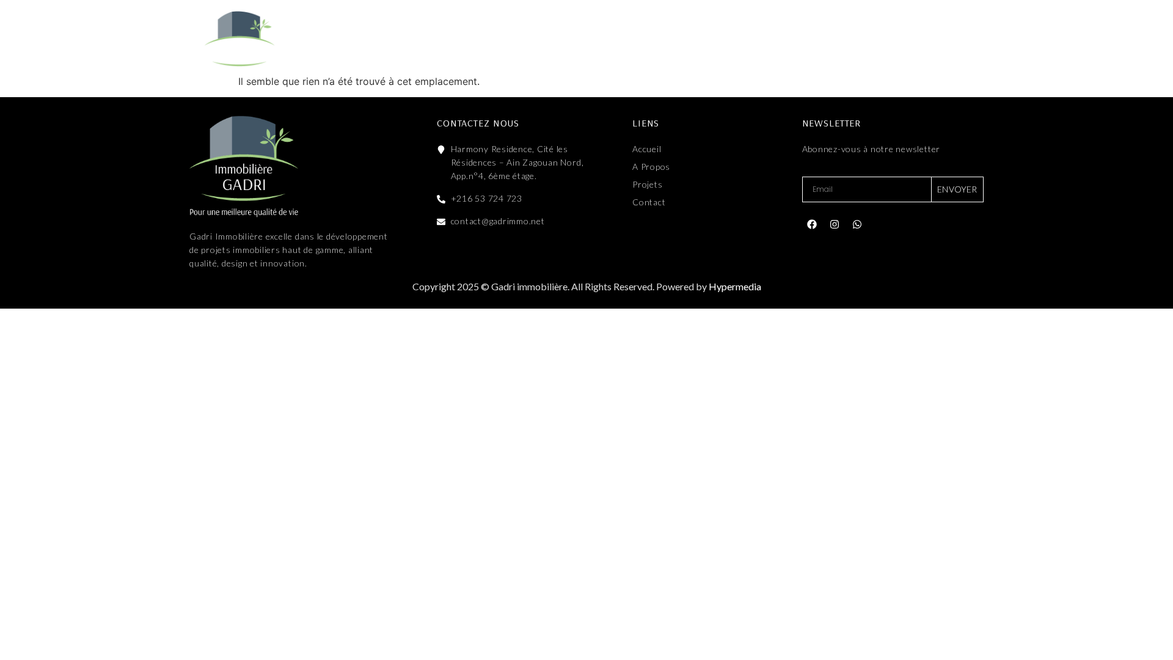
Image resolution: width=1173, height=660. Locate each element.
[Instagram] (834, 224)
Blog (647, 38)
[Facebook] (812, 224)
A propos (494, 38)
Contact (714, 38)
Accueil (420, 38)
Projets (569, 38)
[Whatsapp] (857, 224)
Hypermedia (735, 286)
